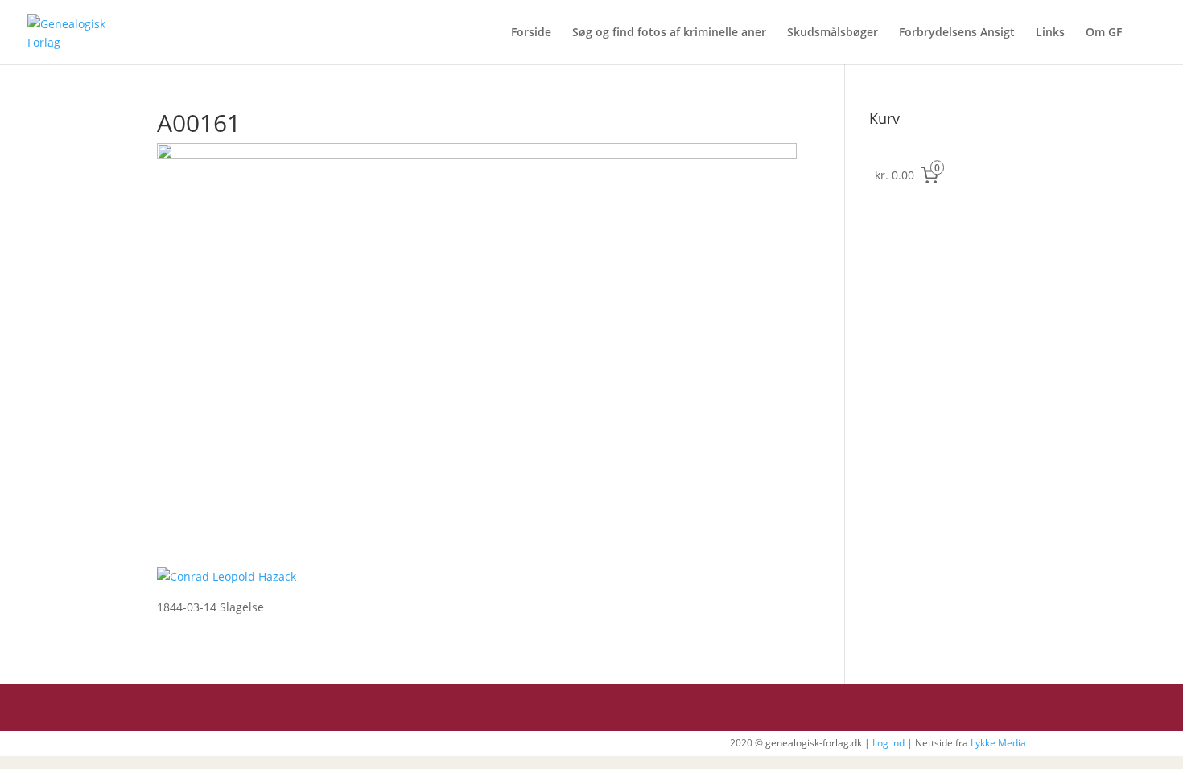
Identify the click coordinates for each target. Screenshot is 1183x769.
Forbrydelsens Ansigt (957, 33)
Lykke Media (998, 743)
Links (1050, 33)
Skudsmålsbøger (832, 33)
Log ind (888, 743)
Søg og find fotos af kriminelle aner (669, 33)
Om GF (1104, 33)
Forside (531, 33)
